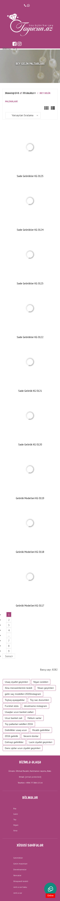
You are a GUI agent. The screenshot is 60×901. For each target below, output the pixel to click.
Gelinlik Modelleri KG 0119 (30, 498)
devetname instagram (35, 706)
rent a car (17, 893)
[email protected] (33, 777)
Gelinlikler (18, 858)
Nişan (15, 825)
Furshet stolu (12, 706)
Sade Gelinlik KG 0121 (30, 390)
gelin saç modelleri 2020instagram (23, 694)
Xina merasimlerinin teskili (18, 688)
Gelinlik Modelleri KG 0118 (30, 551)
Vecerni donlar (30, 736)
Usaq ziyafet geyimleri (16, 682)
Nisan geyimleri (46, 688)
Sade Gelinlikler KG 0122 (30, 337)
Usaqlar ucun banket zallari (19, 712)
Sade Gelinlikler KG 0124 (30, 229)
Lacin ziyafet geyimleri (40, 742)
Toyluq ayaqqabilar (15, 700)
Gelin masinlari (20, 863)
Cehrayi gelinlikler (14, 742)
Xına (15, 830)
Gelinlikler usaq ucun (16, 730)
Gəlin (15, 814)
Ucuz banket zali (13, 718)
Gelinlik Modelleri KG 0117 (30, 605)
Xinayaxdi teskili (20, 881)
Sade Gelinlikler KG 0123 (30, 283)
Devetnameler (19, 869)
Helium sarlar (35, 718)
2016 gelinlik (11, 736)
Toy (14, 819)
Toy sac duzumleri (39, 700)
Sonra (8, 656)
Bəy (14, 808)
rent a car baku (20, 887)
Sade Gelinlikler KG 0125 (30, 176)
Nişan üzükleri (40, 682)
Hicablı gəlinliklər (41, 730)
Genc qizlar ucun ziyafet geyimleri (22, 748)
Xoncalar (17, 875)
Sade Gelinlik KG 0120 (30, 444)
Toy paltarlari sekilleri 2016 (19, 724)
